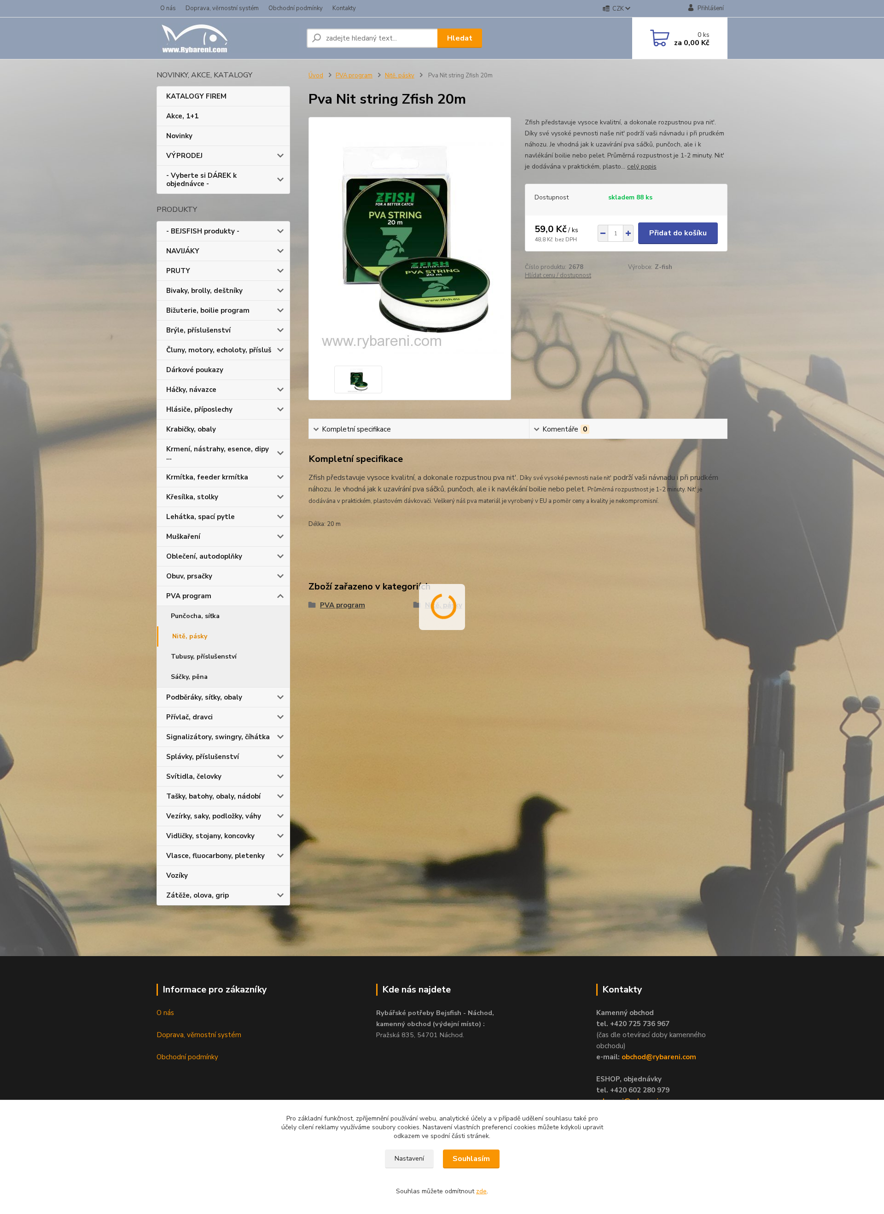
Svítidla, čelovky (193, 776)
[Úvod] (228, 38)
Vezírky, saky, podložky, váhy (213, 816)
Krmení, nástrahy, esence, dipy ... (217, 453)
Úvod (315, 75)
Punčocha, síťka (195, 616)
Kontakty (344, 8)
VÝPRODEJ (184, 155)
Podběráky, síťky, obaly (204, 697)
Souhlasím (471, 1159)
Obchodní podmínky (295, 8)
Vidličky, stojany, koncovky (210, 835)
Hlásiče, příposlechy (199, 409)
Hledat (459, 38)
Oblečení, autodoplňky (204, 556)
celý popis (642, 166)
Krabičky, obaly (191, 429)
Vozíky (177, 875)
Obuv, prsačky (189, 576)
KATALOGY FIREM (196, 96)
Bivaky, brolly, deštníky (204, 290)
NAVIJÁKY (182, 251)
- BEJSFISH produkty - (202, 231)
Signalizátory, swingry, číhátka (218, 736)
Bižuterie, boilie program (208, 310)
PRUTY (178, 270)
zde (481, 1191)
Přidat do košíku (678, 233)
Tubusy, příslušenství (204, 656)
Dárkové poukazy (194, 369)
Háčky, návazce (191, 389)
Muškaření (183, 536)
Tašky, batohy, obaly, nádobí (213, 796)
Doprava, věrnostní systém (222, 8)
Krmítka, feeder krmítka (207, 477)
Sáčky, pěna (189, 676)
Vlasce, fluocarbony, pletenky (215, 855)
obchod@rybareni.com (659, 1057)
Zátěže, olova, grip (197, 895)
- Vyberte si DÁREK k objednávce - (201, 179)
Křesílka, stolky (192, 497)
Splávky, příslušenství (202, 756)
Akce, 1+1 (182, 116)
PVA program (188, 596)
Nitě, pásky (189, 636)
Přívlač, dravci (189, 717)
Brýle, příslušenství (198, 330)
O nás (168, 8)
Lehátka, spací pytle (200, 516)
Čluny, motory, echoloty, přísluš (218, 350)
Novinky (179, 135)
